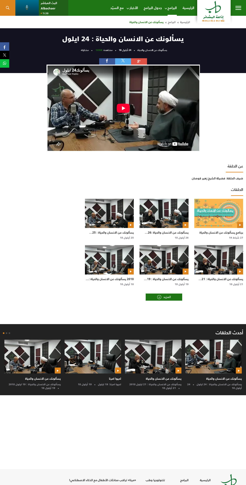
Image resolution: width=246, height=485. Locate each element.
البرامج (172, 22)
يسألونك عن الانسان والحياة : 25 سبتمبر (113, 234)
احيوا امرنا (115, 378)
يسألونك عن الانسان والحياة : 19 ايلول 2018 (168, 281)
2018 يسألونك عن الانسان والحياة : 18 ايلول (111, 281)
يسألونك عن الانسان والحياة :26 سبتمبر (168, 234)
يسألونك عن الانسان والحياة (224, 378)
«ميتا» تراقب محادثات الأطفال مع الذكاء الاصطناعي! (102, 480)
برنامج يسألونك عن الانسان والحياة (221, 232)
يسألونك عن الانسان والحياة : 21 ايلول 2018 (222, 281)
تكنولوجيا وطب (155, 480)
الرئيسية (185, 22)
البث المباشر (49, 3)
